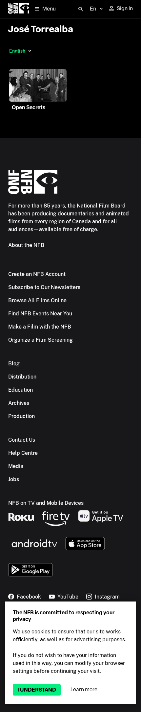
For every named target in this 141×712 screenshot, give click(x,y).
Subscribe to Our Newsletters (44, 287)
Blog (14, 363)
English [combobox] (17, 51)
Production (21, 416)
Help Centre (23, 453)
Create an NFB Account (37, 274)
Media (15, 466)
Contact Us (21, 440)
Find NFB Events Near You (40, 313)
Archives (18, 403)
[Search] (81, 9)
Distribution (22, 377)
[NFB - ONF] (18, 9)
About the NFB (26, 245)
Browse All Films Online (37, 300)
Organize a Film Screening (40, 340)
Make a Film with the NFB (39, 327)
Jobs (13, 479)
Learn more (83, 689)
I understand (36, 690)
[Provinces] (30, 51)
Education (20, 390)
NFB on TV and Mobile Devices (46, 503)
